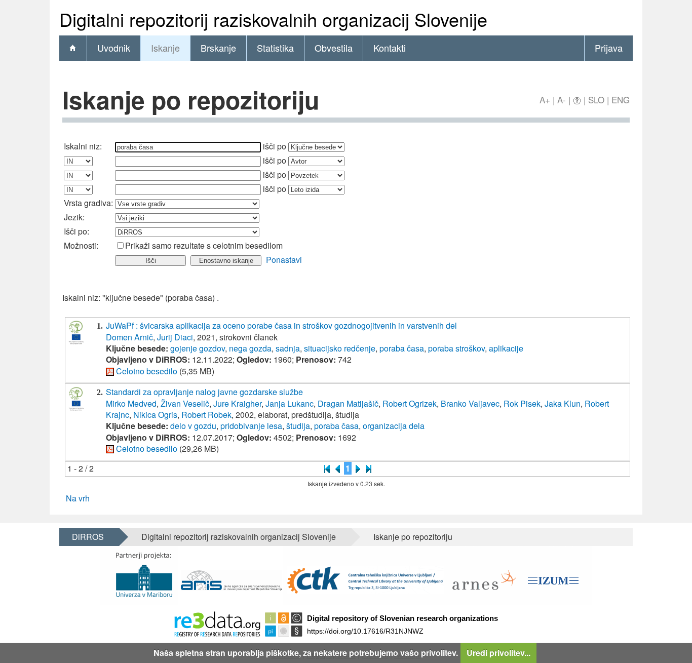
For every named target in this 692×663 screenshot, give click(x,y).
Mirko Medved (131, 403)
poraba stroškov (456, 348)
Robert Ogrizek (409, 403)
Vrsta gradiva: (88, 203)
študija (298, 426)
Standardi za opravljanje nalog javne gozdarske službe (204, 392)
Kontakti (389, 47)
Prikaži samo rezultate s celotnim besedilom (204, 245)
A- (561, 99)
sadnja (288, 348)
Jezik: (74, 217)
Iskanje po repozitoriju (412, 536)
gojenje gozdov (197, 348)
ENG (620, 99)
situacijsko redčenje (339, 348)
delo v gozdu (193, 426)
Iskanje (165, 47)
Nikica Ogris (155, 414)
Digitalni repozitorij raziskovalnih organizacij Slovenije (238, 536)
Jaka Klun (563, 403)
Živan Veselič (185, 403)
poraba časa (401, 348)
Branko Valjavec (470, 403)
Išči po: (76, 231)
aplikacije (506, 348)
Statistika (275, 47)
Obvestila (334, 47)
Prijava (609, 47)
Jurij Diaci (175, 337)
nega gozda (250, 348)
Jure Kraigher (237, 403)
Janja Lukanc (289, 403)
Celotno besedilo (146, 371)
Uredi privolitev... (498, 652)
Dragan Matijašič (348, 403)
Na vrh (78, 498)
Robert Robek (206, 414)
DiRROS (88, 536)
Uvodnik (113, 47)
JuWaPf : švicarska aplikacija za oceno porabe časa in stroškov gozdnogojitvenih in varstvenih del (281, 325)
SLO (596, 99)
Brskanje (218, 47)
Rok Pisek (522, 403)
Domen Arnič (129, 337)
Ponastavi (284, 259)
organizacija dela (394, 426)
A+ (545, 99)
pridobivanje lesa (251, 426)
